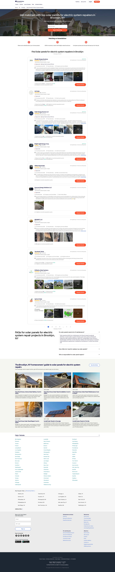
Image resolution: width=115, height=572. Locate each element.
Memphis (74, 450)
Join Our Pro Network (67, 534)
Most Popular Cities (19, 491)
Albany (45, 463)
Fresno (16, 445)
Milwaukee (75, 480)
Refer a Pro (86, 522)
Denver (17, 463)
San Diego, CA (21, 505)
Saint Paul (46, 454)
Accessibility (63, 562)
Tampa (16, 478)
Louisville (46, 439)
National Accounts (67, 540)
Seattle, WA (61, 505)
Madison (74, 478)
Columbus (46, 482)
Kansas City (46, 456)
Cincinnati (46, 478)
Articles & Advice (38, 4)
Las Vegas (46, 461)
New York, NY (81, 499)
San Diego (17, 456)
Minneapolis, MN (42, 499)
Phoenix (17, 441)
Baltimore (46, 443)
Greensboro (47, 471)
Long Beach (18, 448)
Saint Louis (46, 458)
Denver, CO (21, 496)
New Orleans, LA (62, 499)
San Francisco (18, 458)
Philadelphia (75, 443)
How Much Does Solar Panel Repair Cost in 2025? (27, 421)
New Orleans (47, 441)
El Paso (74, 458)
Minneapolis (46, 452)
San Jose (17, 461)
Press (85, 538)
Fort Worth (75, 461)
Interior (16, 4)
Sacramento (18, 454)
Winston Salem (47, 476)
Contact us (86, 542)
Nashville (74, 452)
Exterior (21, 4)
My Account (86, 516)
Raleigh (45, 473)
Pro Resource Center (67, 536)
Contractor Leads (66, 538)
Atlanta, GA (20, 493)
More (33, 4)
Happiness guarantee (88, 544)
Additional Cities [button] (18, 509)
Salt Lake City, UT (62, 502)
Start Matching (57, 30)
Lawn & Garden (27, 4)
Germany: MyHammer (50, 559)
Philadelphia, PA (22, 502)
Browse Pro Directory (67, 518)
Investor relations (87, 540)
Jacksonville (18, 471)
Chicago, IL (61, 493)
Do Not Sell (58, 562)
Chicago (17, 482)
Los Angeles (18, 450)
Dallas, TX (80, 493)
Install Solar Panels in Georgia (52, 421)
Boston (45, 445)
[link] (57, 60)
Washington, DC (82, 505)
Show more (83, 123)
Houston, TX (41, 496)
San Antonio (75, 465)
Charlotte (46, 469)
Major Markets (19, 435)
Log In (90, 1)
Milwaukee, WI (21, 499)
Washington (18, 467)
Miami (16, 473)
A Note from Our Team (88, 526)
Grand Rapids (47, 450)
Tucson (17, 443)
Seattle (74, 476)
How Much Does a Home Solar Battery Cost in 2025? (28, 392)
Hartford (17, 465)
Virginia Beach (75, 473)
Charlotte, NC (41, 493)
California (54, 562)
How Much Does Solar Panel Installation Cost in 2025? (57, 392)
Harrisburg (74, 441)
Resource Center (87, 520)
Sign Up (97, 1)
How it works (86, 532)
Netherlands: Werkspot (65, 559)
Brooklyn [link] (23, 7)
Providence (75, 448)
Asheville (46, 467)
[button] (39, 76)
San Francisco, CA (42, 505)
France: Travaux (42, 559)
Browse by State (30, 490)
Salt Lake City (75, 467)
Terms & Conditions (64, 564)
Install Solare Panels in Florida (81, 421)
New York (46, 465)
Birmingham (18, 439)
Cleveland (46, 480)
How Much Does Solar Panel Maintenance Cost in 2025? (86, 392)
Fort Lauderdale (19, 469)
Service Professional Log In (68, 532)
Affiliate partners (87, 546)
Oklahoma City (47, 484)
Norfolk (74, 469)
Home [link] (16, 7)
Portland (74, 439)
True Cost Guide (87, 518)
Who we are (86, 534)
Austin (73, 454)
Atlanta (17, 480)
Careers (85, 536)
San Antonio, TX (82, 502)
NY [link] (19, 7)
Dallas (73, 456)
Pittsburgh (74, 445)
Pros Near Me (86, 524)
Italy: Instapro (57, 559)
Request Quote (80, 84)
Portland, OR (41, 502)
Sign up (23, 529)
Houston (74, 463)
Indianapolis (18, 484)
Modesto (17, 452)
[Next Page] (70, 327)
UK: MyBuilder (73, 559)
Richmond (74, 471)
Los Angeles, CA (62, 496)
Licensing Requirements (89, 527)
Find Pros (65, 516)
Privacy (50, 562)
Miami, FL (80, 496)
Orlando (17, 476)
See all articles (94, 365)
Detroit (45, 448)
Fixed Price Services (67, 520)
